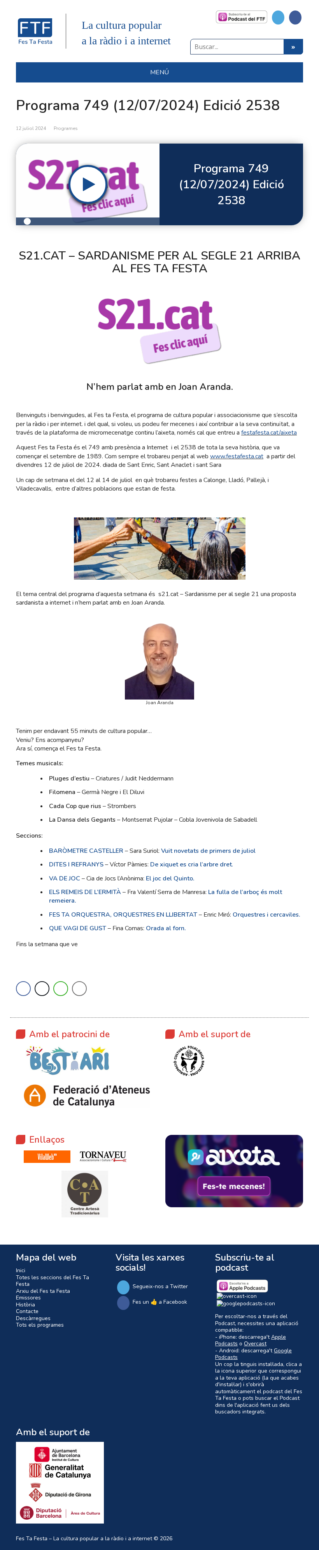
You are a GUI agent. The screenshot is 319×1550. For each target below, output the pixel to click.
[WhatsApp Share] (60, 988)
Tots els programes (40, 1325)
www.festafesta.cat (236, 456)
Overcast (255, 1343)
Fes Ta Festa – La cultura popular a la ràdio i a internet (84, 1538)
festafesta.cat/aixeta (269, 432)
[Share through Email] (79, 988)
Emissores (28, 1297)
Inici (20, 1270)
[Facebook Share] (23, 988)
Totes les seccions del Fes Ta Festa (52, 1281)
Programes (66, 128)
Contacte (27, 1311)
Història (25, 1304)
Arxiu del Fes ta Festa (43, 1291)
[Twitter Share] (42, 988)
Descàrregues (33, 1318)
